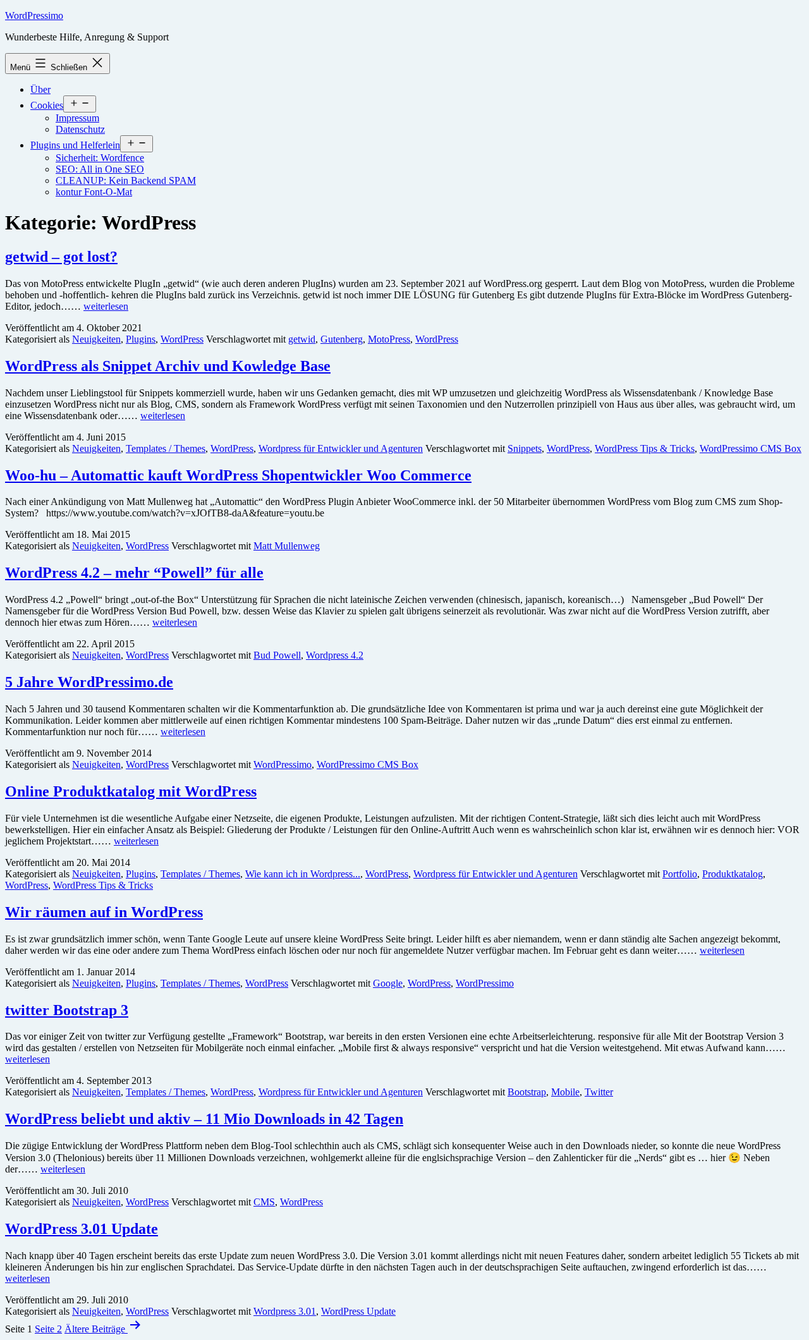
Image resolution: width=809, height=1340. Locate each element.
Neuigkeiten (96, 339)
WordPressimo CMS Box (750, 448)
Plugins (140, 339)
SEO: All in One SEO (100, 169)
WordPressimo (34, 15)
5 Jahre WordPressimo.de (89, 682)
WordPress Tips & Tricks (645, 448)
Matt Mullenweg (286, 545)
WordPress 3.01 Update (81, 1229)
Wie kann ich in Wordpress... (302, 873)
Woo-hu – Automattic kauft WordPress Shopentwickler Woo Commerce (238, 475)
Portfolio (679, 873)
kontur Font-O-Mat (94, 191)
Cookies (46, 105)
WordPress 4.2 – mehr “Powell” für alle (134, 572)
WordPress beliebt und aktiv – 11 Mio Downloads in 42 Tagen (204, 1119)
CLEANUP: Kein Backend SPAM (126, 180)
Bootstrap (527, 1092)
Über (40, 89)
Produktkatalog (732, 873)
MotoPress (389, 339)
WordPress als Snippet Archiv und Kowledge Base (168, 366)
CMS (264, 1202)
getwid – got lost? (61, 256)
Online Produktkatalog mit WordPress (131, 791)
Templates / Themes (165, 448)
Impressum (77, 118)
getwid (301, 339)
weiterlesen (105, 306)
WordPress (182, 339)
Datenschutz (80, 129)
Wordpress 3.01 (284, 1311)
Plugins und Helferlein (75, 145)
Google (388, 983)
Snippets (525, 448)
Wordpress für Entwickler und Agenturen (341, 448)
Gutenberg (341, 339)
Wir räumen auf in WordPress (104, 912)
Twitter (599, 1092)
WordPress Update (358, 1311)
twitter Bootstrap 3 (66, 1010)
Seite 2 (48, 1329)
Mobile (565, 1092)
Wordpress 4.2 (334, 655)
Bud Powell (277, 655)
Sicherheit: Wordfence (100, 157)
